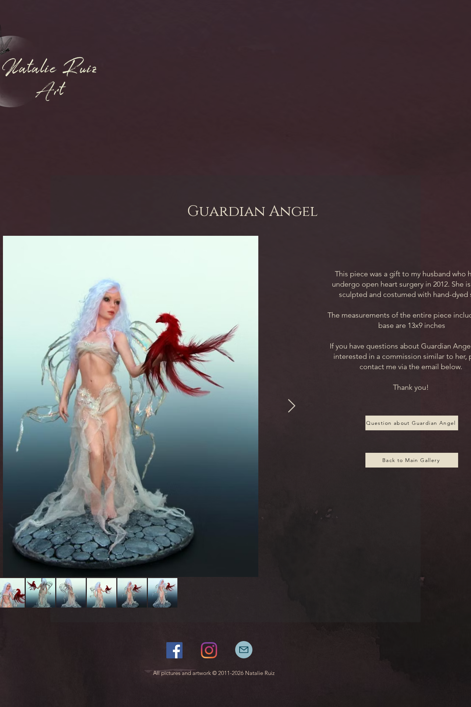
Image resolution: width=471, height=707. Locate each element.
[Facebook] (174, 650)
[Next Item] (291, 406)
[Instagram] (209, 650)
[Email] (243, 649)
